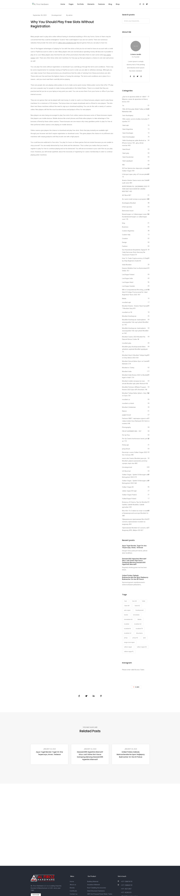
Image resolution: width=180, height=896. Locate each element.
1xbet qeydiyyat (127, 161)
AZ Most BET (126, 195)
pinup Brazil (126, 449)
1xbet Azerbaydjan (128, 137)
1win (125, 601)
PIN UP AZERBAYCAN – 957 (131, 431)
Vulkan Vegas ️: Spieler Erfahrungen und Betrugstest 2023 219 (135, 476)
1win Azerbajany (127, 115)
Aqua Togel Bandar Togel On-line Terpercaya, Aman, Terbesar (49, 753)
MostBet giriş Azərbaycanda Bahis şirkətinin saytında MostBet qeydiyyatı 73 (135, 349)
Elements (91, 4)
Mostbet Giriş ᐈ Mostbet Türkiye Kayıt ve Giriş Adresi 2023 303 (135, 356)
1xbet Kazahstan (128, 157)
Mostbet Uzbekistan (129, 407)
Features (101, 4)
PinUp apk (125, 445)
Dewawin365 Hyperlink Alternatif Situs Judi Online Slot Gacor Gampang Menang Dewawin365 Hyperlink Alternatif (90, 756)
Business (125, 227)
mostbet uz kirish (128, 403)
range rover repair (129, 642)
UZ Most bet (126, 471)
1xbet (143, 601)
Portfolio (80, 4)
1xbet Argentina (127, 129)
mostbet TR (139, 628)
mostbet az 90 (127, 312)
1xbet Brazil (126, 149)
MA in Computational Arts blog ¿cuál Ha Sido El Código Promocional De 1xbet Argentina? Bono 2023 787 (135, 292)
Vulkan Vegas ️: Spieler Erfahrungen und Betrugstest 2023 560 (135, 482)
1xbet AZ (137, 605)
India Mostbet (126, 265)
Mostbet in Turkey (128, 368)
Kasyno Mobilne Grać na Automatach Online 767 (135, 269)
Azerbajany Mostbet (129, 203)
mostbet (126, 624)
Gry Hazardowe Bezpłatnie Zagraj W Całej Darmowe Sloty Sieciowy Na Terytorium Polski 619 (134, 252)
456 (123, 165)
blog (123, 223)
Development (140, 610)
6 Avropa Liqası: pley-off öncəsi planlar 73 (135, 175)
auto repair (127, 610)
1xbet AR (126, 605)
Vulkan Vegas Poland (129, 495)
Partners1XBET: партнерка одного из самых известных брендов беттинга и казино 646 (135, 421)
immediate (136, 615)
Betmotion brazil (127, 211)
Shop (118, 4)
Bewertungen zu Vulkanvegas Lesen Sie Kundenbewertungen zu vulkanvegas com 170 (135, 216)
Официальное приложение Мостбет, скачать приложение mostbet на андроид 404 (135, 521)
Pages (71, 4)
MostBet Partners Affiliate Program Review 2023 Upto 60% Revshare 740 (134, 388)
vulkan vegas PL (129, 651)
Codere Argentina (128, 231)
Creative (125, 238)
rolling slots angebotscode (67, 43)
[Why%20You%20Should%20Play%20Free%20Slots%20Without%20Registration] (79, 696)
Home (63, 4)
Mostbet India (126, 371)
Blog (110, 4)
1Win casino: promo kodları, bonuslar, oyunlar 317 (135, 120)
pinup (126, 638)
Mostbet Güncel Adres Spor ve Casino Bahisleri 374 (135, 362)
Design (124, 242)
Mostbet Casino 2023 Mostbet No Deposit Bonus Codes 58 (133, 338)
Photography (126, 427)
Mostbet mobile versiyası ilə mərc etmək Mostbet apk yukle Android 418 (135, 382)
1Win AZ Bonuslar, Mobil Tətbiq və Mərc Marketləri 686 (135, 110)
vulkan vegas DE (142, 647)
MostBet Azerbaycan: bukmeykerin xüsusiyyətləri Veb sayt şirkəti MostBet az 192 (135, 322)
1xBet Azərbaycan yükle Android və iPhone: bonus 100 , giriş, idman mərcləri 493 (134, 143)
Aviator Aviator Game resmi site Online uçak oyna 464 (135, 181)
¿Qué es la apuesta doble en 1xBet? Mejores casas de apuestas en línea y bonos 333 (135, 99)
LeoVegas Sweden (128, 286)
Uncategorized (56, 15)
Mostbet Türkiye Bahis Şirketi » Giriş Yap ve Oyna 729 (135, 394)
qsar (144, 638)
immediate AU (128, 619)
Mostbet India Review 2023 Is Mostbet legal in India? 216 (135, 376)
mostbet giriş (126, 343)
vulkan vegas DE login (129, 491)
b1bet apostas (127, 207)
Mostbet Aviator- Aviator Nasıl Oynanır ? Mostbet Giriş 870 (135, 307)
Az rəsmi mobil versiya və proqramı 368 (135, 199)
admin (70, 15)
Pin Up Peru (126, 435)
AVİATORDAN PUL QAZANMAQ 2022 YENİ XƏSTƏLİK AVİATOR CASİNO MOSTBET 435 (134, 188)
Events (126, 615)
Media (124, 298)
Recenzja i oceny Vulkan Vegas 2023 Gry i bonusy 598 (134, 453)
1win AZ (134, 601)
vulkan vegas (128, 647)
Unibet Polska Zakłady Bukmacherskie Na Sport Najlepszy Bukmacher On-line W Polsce (131, 754)
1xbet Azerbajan (127, 133)
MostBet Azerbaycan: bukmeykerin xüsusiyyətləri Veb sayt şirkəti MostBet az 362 (135, 330)
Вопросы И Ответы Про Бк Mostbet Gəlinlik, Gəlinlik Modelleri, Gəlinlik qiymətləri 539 (135, 504)
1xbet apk (125, 125)
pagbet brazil (126, 415)
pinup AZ (135, 638)
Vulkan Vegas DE (128, 487)
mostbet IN (127, 628)
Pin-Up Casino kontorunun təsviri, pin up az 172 (135, 440)
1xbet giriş (125, 153)
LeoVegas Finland (128, 274)
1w (123, 105)
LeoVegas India (127, 278)
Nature (124, 411)
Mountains (139, 633)
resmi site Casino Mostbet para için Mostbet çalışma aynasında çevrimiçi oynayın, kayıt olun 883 (134, 460)
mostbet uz (126, 399)
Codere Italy (126, 235)
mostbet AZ (137, 624)
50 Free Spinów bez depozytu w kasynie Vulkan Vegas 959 (135, 169)
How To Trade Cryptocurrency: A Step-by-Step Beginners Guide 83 (135, 259)
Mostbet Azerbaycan (129, 316)
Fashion (125, 246)
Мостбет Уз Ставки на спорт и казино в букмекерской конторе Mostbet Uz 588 (135, 513)
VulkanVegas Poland (129, 499)
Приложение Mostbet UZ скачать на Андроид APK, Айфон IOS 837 (135, 529)
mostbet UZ (127, 633)
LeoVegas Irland (127, 282)
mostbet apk (126, 302)
